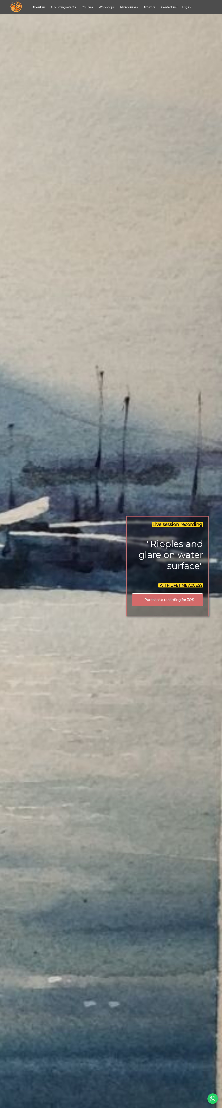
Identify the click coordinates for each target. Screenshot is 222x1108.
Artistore (149, 7)
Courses (87, 7)
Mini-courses (129, 7)
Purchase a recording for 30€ (169, 600)
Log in (186, 7)
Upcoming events (63, 7)
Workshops (107, 7)
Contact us (169, 7)
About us (39, 7)
